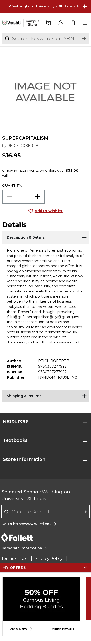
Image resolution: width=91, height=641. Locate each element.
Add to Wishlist (49, 211)
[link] (73, 23)
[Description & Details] (45, 237)
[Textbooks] (48, 23)
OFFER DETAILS (63, 629)
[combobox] (45, 512)
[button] (45, 6)
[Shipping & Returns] (45, 395)
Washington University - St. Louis (35, 495)
